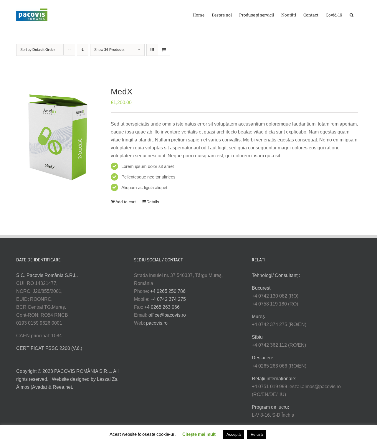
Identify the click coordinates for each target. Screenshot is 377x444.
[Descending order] (82, 50)
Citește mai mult (199, 434)
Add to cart (125, 201)
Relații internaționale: (274, 378)
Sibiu (257, 337)
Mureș (258, 316)
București (262, 288)
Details (152, 201)
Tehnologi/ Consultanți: (276, 275)
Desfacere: (263, 357)
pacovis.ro (157, 323)
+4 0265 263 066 (162, 307)
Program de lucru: (270, 407)
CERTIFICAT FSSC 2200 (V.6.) (49, 348)
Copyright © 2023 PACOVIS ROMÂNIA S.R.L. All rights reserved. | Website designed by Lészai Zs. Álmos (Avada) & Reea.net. (67, 379)
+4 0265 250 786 (168, 291)
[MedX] (58, 135)
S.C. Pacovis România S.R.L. (47, 275)
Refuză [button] (257, 434)
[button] (351, 14)
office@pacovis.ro (167, 315)
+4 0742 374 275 (168, 299)
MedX (122, 91)
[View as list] (164, 50)
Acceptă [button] (233, 434)
